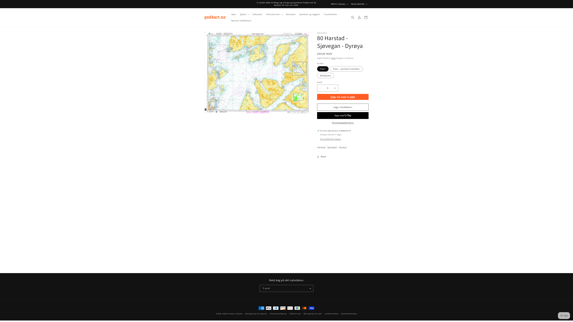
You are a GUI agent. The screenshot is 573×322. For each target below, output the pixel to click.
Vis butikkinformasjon (330, 139)
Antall (319, 82)
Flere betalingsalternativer (343, 122)
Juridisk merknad (331, 313)
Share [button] (323, 156)
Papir (322, 69)
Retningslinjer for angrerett (256, 313)
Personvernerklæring (278, 313)
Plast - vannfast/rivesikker (346, 69)
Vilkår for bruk (295, 313)
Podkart (225, 314)
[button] (244, 14)
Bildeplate (325, 75)
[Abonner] (310, 288)
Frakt (333, 58)
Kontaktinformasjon (349, 313)
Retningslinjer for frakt (313, 313)
